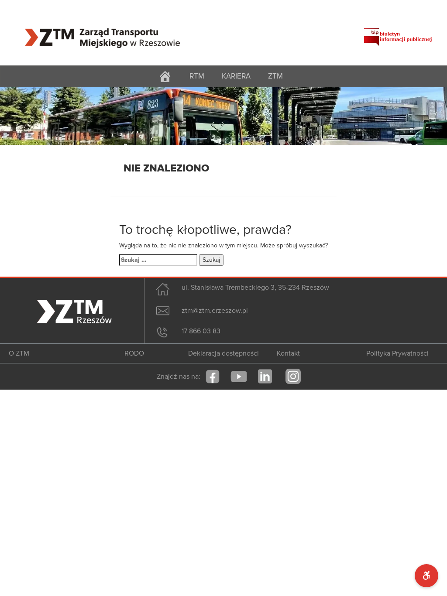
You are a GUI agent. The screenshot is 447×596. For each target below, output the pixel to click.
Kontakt (288, 353)
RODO (134, 353)
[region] (223, 116)
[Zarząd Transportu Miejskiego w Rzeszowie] (102, 33)
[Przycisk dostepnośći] (426, 575)
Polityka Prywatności (397, 353)
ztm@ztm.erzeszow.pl (215, 310)
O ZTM (19, 353)
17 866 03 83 (201, 331)
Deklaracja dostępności (223, 353)
